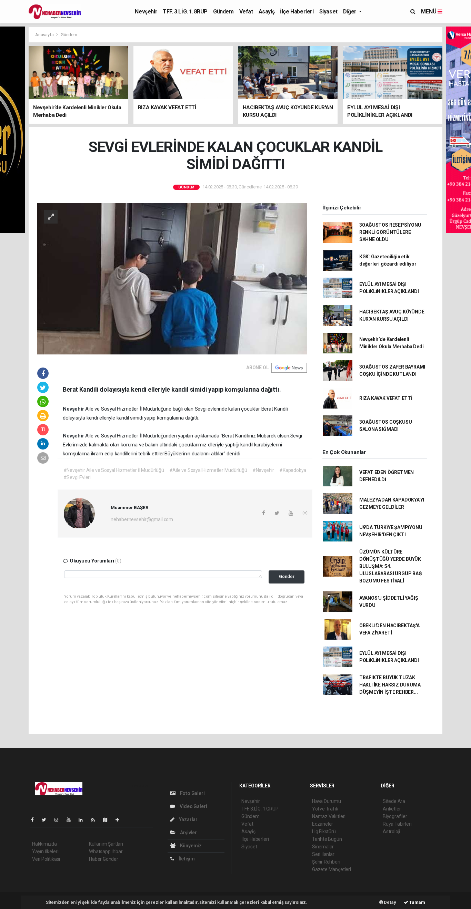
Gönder (286, 576)
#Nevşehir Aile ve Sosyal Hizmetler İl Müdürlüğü (113, 470)
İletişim (186, 858)
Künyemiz (190, 845)
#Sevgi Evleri (77, 477)
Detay (389, 902)
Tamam (416, 902)
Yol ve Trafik (325, 809)
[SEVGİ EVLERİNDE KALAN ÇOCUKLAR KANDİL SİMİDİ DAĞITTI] (172, 278)
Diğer (350, 11)
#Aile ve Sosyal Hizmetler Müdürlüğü (208, 470)
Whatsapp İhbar (105, 851)
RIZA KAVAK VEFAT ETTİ (385, 398)
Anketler (392, 809)
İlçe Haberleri (296, 11)
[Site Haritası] (108, 820)
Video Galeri (193, 806)
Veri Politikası (46, 859)
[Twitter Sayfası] (47, 820)
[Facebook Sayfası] (35, 820)
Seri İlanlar (323, 854)
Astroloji (391, 831)
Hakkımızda (44, 844)
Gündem (223, 11)
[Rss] (95, 820)
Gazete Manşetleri (331, 869)
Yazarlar (188, 819)
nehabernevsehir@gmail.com (142, 519)
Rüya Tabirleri (397, 824)
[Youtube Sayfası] (71, 820)
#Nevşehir (263, 470)
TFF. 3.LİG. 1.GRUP (185, 11)
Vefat (246, 11)
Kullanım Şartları (106, 844)
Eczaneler (322, 824)
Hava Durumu (326, 801)
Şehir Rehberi (326, 862)
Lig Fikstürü (324, 831)
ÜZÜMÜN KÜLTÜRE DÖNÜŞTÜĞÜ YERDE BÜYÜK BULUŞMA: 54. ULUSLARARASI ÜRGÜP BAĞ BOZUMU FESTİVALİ (390, 566)
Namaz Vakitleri (328, 816)
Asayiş (267, 11)
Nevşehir (146, 11)
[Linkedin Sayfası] (83, 820)
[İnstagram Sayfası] (59, 820)
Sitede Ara (394, 801)
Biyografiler (395, 816)
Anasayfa (44, 34)
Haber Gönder (103, 859)
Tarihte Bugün (327, 839)
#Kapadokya (292, 470)
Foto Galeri (192, 793)
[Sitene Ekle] (120, 820)
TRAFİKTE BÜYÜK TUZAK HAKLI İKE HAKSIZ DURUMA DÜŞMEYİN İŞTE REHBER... (390, 685)
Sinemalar (323, 846)
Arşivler (188, 832)
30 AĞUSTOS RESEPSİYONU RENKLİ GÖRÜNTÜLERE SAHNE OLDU (390, 232)
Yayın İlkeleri (45, 851)
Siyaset (328, 11)
